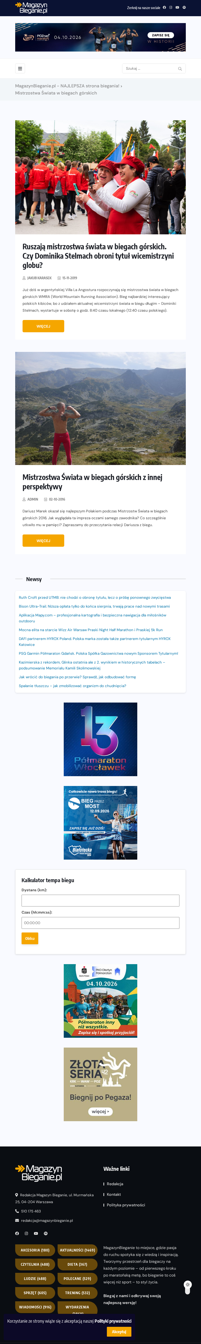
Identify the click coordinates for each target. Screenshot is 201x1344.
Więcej (43, 326)
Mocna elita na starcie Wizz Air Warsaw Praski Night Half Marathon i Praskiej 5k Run (91, 629)
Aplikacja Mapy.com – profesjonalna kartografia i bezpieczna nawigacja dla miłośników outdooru (92, 618)
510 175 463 (30, 1211)
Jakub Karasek (39, 278)
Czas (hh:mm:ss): (37, 912)
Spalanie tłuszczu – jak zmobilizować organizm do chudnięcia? (72, 685)
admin (32, 499)
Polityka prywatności (126, 1205)
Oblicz (30, 938)
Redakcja (115, 1183)
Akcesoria (35, 1250)
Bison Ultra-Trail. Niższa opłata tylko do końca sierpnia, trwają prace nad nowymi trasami (94, 606)
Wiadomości (35, 1307)
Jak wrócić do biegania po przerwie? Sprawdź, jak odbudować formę (77, 677)
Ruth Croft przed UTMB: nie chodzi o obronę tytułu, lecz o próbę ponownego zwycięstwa (95, 597)
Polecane (77, 1279)
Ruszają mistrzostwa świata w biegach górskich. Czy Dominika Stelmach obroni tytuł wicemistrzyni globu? (98, 256)
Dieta (77, 1264)
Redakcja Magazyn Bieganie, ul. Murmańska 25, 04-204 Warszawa (54, 1198)
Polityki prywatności (113, 1321)
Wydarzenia (77, 1310)
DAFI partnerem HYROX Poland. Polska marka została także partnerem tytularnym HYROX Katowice (95, 641)
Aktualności (77, 1250)
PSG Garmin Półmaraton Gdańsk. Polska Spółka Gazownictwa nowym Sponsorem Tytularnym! (98, 653)
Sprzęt (35, 1293)
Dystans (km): (34, 890)
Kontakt (114, 1194)
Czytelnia (35, 1264)
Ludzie (35, 1279)
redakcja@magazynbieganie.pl (47, 1220)
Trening (77, 1293)
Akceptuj (119, 1331)
